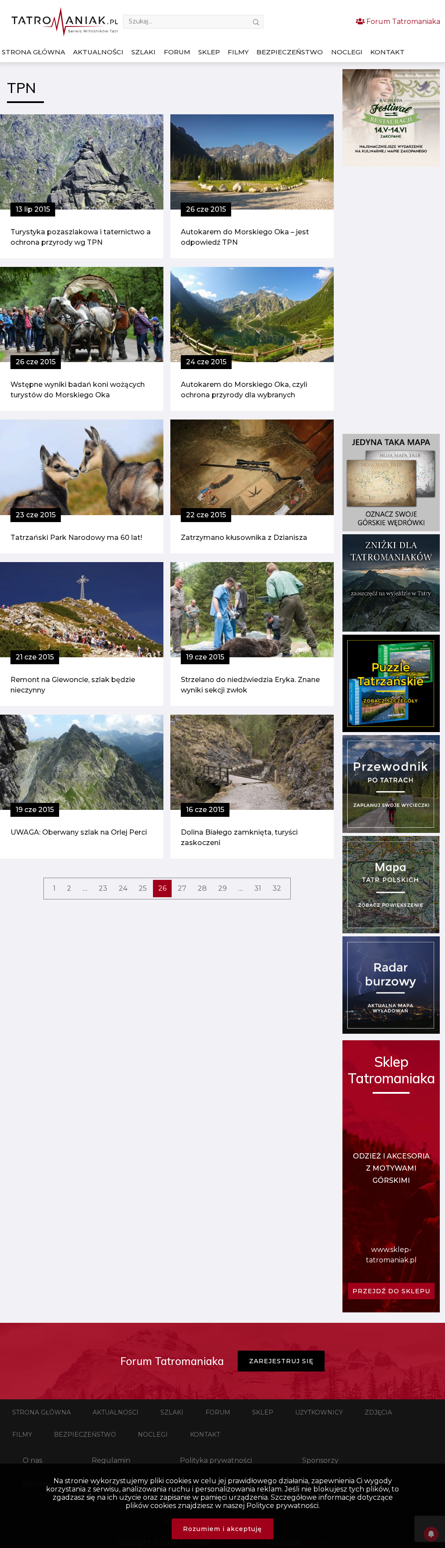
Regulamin (111, 1460)
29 (222, 888)
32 (276, 888)
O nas (32, 1460)
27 (182, 888)
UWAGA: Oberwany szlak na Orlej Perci (78, 832)
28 (202, 888)
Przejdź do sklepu (391, 1291)
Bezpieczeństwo (289, 52)
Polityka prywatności (216, 1460)
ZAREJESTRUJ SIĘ (281, 1361)
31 (257, 888)
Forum (177, 52)
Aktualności (98, 52)
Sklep (209, 52)
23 (103, 888)
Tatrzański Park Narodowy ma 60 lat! (76, 537)
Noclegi (346, 52)
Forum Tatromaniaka (402, 21)
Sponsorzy (320, 1460)
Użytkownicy (319, 1412)
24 (123, 888)
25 (143, 888)
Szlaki (143, 52)
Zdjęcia (378, 1412)
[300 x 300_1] (391, 164)
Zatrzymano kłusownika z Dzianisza (244, 537)
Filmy (238, 52)
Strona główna (33, 52)
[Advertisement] (391, 300)
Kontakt (387, 52)
